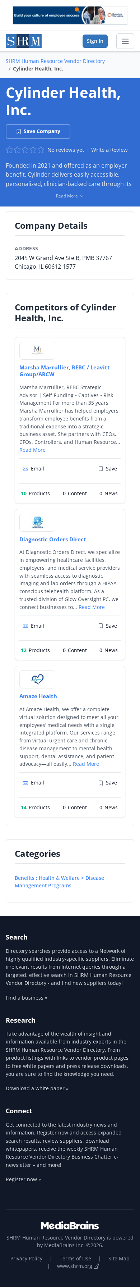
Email (37, 468)
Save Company (42, 131)
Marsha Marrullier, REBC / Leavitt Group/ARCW (64, 371)
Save (111, 468)
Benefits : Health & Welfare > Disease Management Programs (59, 881)
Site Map (119, 1258)
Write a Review (109, 149)
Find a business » (26, 997)
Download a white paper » (37, 1088)
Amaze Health (38, 696)
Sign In (95, 40)
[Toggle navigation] (125, 41)
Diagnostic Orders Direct (52, 539)
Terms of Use (75, 1258)
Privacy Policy (26, 1258)
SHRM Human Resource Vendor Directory (55, 61)
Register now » (23, 1179)
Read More (32, 449)
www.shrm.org (75, 1266)
